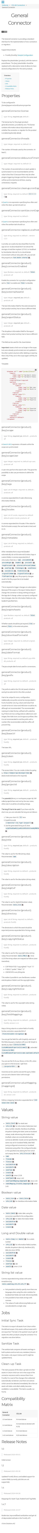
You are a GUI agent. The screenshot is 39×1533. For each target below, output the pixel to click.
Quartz (5, 202)
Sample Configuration (25, 55)
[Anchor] (21, 95)
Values (7, 81)
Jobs (7, 83)
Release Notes (10, 88)
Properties (8, 78)
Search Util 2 (7, 444)
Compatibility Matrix (11, 86)
